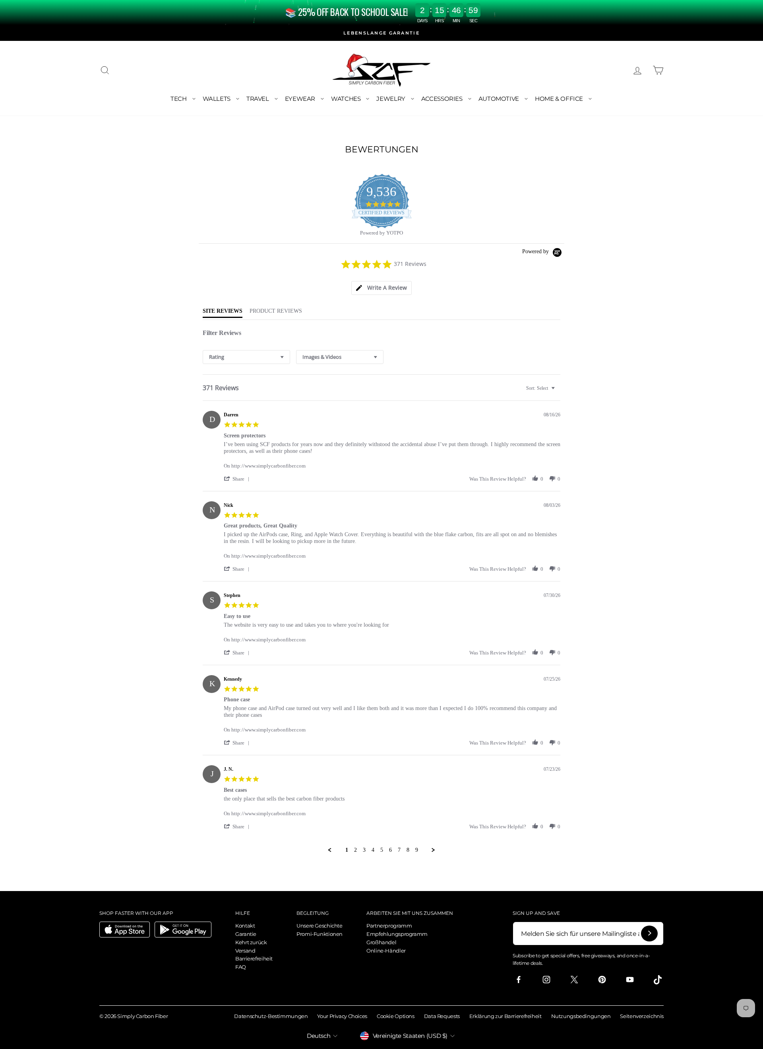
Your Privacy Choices (342, 1016)
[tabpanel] (381, 586)
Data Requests (442, 1016)
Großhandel (381, 942)
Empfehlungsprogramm (397, 934)
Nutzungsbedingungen (581, 1016)
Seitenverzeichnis (642, 1016)
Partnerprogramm (389, 925)
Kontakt (245, 925)
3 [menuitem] (364, 850)
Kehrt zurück (251, 942)
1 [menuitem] (346, 850)
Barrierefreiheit (254, 958)
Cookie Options (395, 1016)
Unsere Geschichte (319, 925)
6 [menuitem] (390, 850)
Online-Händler (386, 950)
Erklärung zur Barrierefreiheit (505, 1016)
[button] (238, 479)
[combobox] (246, 357)
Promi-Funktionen (319, 934)
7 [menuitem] (399, 850)
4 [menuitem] (373, 850)
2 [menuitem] (355, 850)
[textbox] (558, 391)
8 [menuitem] (408, 850)
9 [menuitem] (416, 850)
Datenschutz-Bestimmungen (271, 1016)
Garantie (245, 934)
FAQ (240, 967)
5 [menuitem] (381, 850)
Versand (245, 950)
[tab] (381, 288)
